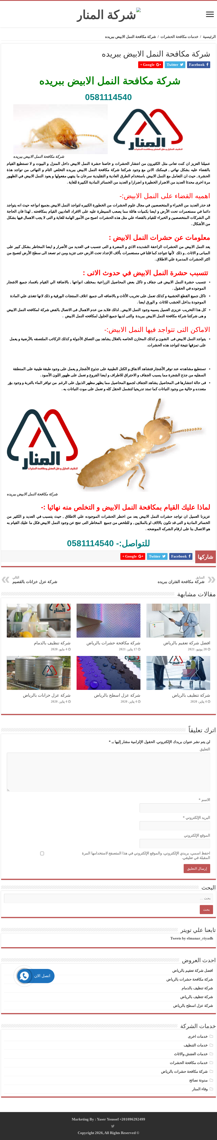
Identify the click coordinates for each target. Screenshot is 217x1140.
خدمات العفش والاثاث (191, 1054)
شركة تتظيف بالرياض (191, 695)
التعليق (205, 749)
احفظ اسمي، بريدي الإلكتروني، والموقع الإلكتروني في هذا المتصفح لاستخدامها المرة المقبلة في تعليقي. (146, 855)
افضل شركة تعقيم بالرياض (186, 642)
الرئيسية (209, 36)
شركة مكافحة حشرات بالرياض (113, 642)
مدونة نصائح (198, 1080)
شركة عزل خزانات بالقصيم (34, 580)
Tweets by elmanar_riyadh (191, 938)
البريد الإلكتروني (196, 817)
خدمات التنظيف (196, 1045)
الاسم (204, 800)
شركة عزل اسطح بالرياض (117, 695)
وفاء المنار (200, 1089)
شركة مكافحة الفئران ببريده (181, 580)
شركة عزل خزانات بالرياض (47, 695)
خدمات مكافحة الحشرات (179, 36)
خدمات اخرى (198, 1036)
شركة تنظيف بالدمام (52, 642)
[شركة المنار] (109, 13)
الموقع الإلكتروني (197, 835)
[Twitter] (112, 1126)
